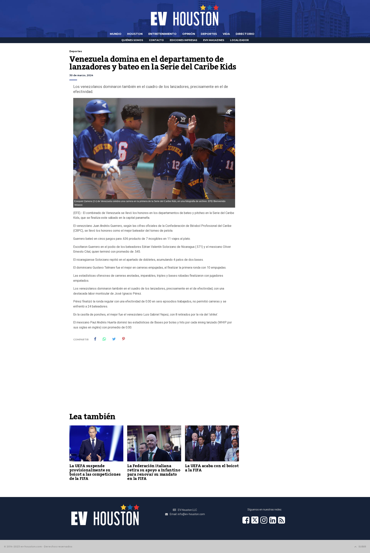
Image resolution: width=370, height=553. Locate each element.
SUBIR (362, 546)
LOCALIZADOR (239, 40)
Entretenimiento (162, 34)
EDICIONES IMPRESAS (183, 40)
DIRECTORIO (245, 34)
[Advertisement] (154, 381)
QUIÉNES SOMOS (132, 40)
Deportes (209, 34)
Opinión (188, 34)
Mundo (115, 34)
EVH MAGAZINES (213, 40)
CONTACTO (156, 40)
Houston (135, 34)
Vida (226, 34)
